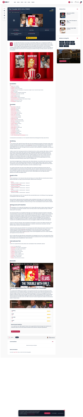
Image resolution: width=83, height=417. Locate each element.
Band (72, 41)
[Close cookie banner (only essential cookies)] (64, 410)
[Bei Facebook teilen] (4, 10)
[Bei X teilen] (4, 13)
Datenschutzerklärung (31, 413)
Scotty (62, 41)
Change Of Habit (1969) (71, 28)
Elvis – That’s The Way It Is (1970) (72, 21)
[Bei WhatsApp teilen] (4, 18)
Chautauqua (29, 144)
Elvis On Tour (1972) (70, 13)
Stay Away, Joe (24, 229)
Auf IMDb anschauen (32, 37)
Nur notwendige (54, 413)
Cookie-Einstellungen (61, 413)
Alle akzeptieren (47, 413)
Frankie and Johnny (26, 231)
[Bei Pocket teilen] (4, 15)
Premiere (67, 41)
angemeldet (15, 352)
